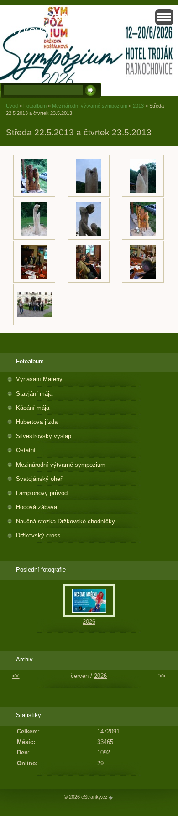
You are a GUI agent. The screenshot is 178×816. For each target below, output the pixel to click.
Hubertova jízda (37, 421)
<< (16, 675)
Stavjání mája (34, 393)
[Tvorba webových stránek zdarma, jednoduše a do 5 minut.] (111, 797)
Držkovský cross (38, 535)
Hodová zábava (36, 507)
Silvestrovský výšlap (43, 436)
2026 (89, 621)
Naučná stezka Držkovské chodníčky (65, 521)
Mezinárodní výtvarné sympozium (89, 105)
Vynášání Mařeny (39, 379)
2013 (138, 105)
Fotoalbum (35, 105)
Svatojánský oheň (39, 478)
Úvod (12, 105)
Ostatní (26, 450)
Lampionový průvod (42, 493)
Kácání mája (32, 407)
